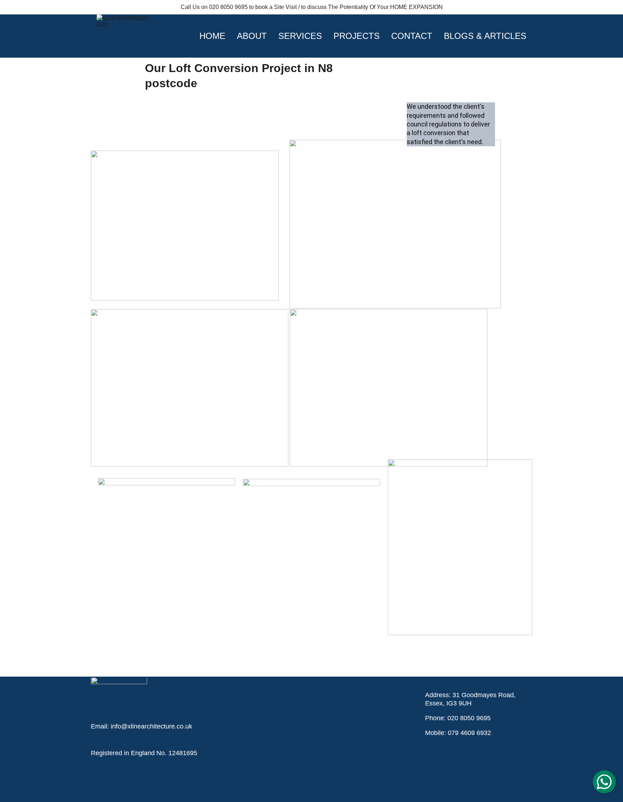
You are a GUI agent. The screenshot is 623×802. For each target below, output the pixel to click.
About (252, 36)
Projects (356, 36)
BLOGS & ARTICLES (485, 36)
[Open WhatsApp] (604, 781)
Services (300, 36)
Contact (411, 36)
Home (212, 36)
